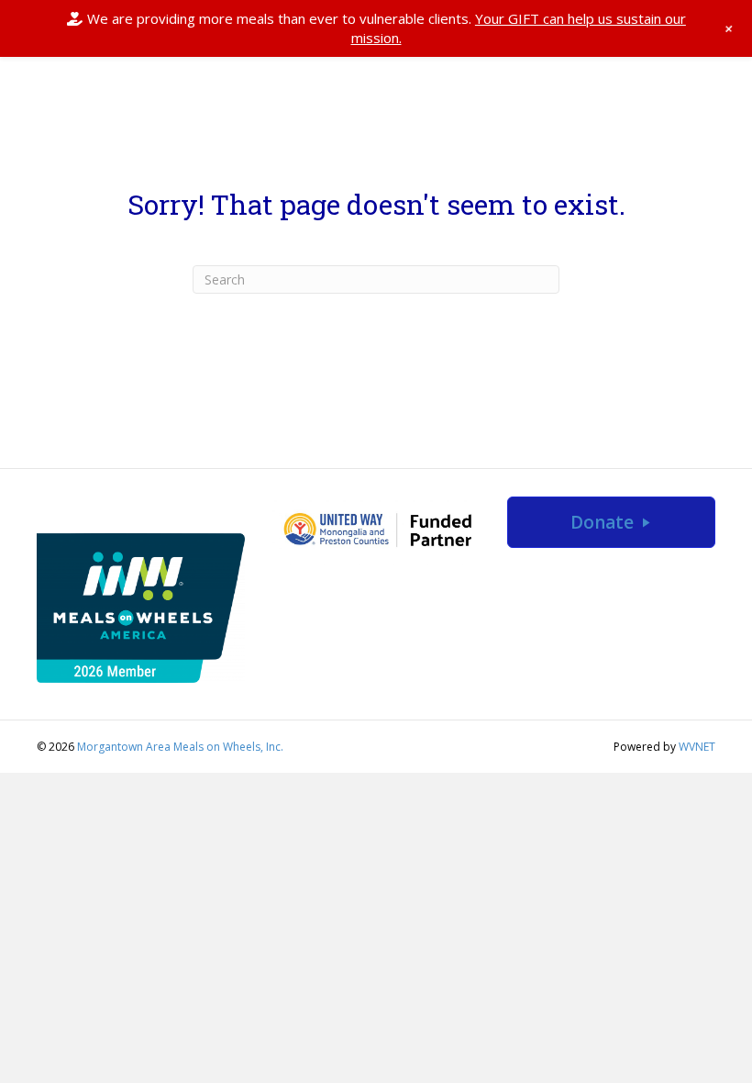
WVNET (697, 746)
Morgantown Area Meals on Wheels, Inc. (180, 746)
